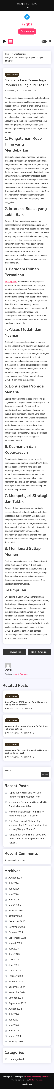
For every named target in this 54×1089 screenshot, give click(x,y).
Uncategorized (12, 75)
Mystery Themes (35, 1080)
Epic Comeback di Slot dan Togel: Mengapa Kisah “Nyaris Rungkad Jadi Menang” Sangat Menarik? (28, 825)
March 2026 (15, 905)
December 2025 (17, 921)
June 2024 (14, 1019)
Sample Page (27, 1084)
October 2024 (16, 997)
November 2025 (17, 926)
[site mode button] (44, 41)
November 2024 (17, 992)
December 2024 (17, 986)
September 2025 (17, 937)
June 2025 (14, 954)
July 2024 (14, 1014)
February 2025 (16, 976)
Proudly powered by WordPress (38, 1077)
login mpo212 (11, 281)
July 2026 (14, 883)
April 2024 (14, 1030)
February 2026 (16, 910)
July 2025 (14, 948)
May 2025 (14, 959)
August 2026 (15, 877)
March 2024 (15, 1036)
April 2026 (14, 899)
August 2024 (15, 1008)
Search (8, 770)
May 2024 (14, 1025)
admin (28, 91)
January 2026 (16, 915)
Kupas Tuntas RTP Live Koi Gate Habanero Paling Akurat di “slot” (26, 703)
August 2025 (15, 943)
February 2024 (16, 1041)
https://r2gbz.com (20, 674)
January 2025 (16, 981)
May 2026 (14, 894)
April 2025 (14, 965)
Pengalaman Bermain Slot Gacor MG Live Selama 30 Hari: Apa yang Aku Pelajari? (27, 838)
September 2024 (17, 1003)
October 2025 (16, 932)
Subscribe (29, 31)
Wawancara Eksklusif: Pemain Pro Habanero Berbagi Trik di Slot (27, 751)
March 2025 (15, 970)
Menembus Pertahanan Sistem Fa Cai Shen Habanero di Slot (26, 727)
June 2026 (14, 888)
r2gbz (27, 24)
